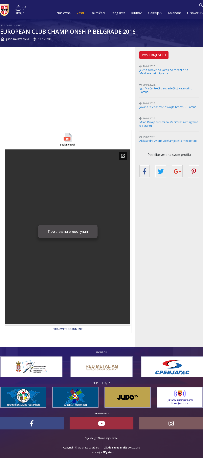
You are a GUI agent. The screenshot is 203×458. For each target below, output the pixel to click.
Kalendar (174, 13)
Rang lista (118, 13)
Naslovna (63, 13)
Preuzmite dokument (68, 329)
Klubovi (136, 13)
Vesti (80, 13)
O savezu (194, 13)
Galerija (154, 13)
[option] (31, 366)
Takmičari (97, 13)
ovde (115, 438)
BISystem (108, 452)
